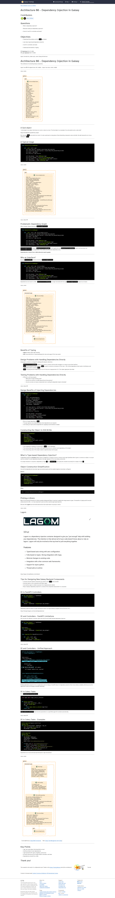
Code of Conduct (43, 883)
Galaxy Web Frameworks (35, 840)
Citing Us (79, 890)
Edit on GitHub (44, 894)
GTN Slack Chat (61, 884)
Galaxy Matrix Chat (62, 887)
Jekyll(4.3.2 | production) (63, 894)
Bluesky (79, 883)
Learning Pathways (58, 2)
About (41, 881)
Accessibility (42, 884)
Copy (92, 144)
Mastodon (80, 881)
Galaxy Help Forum (62, 883)
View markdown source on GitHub (28, 5)
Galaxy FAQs (60, 881)
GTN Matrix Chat (61, 886)
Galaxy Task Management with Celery (53, 840)
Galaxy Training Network (55, 867)
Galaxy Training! (29, 2)
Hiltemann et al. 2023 (81, 887)
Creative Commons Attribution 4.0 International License (45, 873)
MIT (59, 893)
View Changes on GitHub (46, 896)
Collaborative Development (45, 887)
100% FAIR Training (43, 886)
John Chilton (29, 18)
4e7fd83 (63, 891)
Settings (75, 2)
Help (67, 2)
